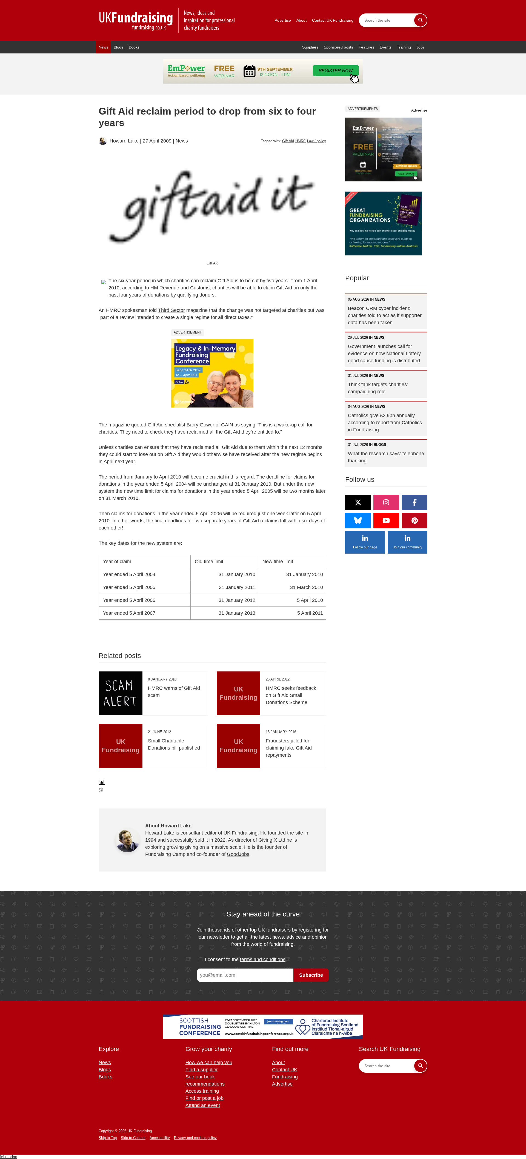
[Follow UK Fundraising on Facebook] (414, 502)
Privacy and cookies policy (195, 1138)
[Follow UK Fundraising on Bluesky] (358, 520)
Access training (202, 1091)
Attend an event (202, 1105)
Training (404, 47)
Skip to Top (108, 1138)
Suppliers (310, 47)
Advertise (283, 20)
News (103, 47)
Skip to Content (133, 1138)
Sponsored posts (338, 47)
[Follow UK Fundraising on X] (358, 502)
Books (134, 47)
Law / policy (316, 141)
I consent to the (245, 959)
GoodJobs (238, 854)
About (301, 20)
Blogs (118, 47)
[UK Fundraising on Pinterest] (414, 520)
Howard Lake (124, 141)
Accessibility (160, 1138)
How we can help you (208, 1062)
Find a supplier (201, 1069)
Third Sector (171, 310)
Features (366, 47)
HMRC (300, 141)
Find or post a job (204, 1098)
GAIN (227, 425)
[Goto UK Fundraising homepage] (167, 20)
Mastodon (8, 1156)
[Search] (420, 20)
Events (385, 47)
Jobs (420, 47)
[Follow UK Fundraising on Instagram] (386, 502)
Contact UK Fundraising (332, 20)
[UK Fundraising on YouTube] (386, 520)
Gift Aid (288, 141)
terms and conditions (262, 959)
